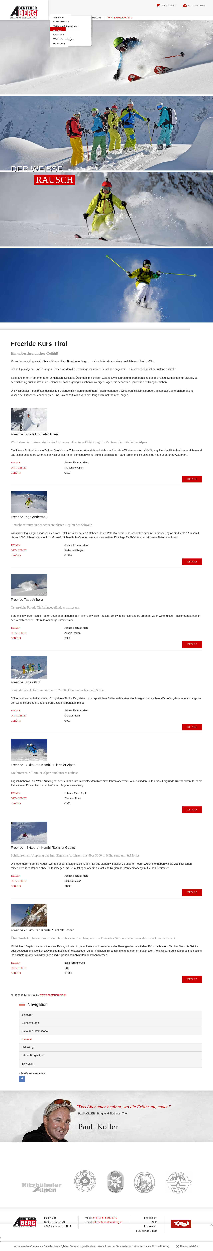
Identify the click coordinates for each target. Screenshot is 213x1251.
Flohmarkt (168, 5)
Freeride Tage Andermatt (29, 517)
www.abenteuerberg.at (53, 995)
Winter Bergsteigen (63, 39)
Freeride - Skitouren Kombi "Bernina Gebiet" (43, 847)
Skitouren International (65, 26)
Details (192, 479)
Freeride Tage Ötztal (26, 682)
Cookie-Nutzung (160, 1246)
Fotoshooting (197, 5)
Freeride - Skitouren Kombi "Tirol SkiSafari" (42, 930)
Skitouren (58, 17)
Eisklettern (59, 43)
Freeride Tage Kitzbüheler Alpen (34, 434)
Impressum (150, 1217)
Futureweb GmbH (146, 1230)
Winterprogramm (120, 17)
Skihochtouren (61, 21)
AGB (154, 1222)
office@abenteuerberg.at (32, 1073)
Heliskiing (58, 34)
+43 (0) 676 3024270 (105, 1217)
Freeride (57, 30)
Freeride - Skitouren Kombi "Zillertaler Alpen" (44, 765)
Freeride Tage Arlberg (27, 599)
